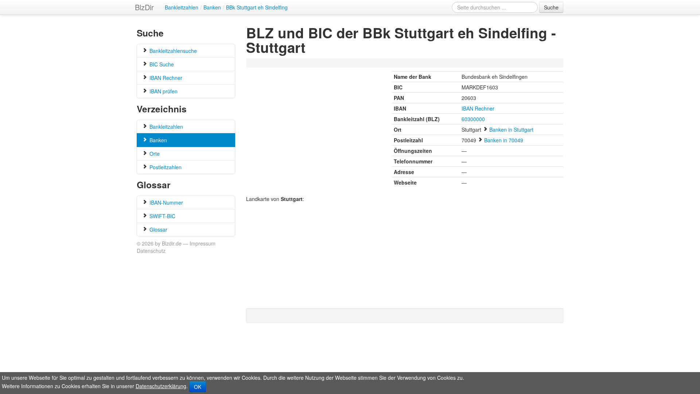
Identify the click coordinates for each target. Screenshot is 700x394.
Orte (154, 153)
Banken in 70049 (503, 140)
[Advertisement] (380, 63)
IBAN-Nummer (165, 202)
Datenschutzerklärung (161, 386)
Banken (157, 140)
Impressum (202, 243)
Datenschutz (151, 250)
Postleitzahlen (165, 167)
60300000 (473, 119)
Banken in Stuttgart (511, 129)
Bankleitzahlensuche (172, 50)
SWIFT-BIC (161, 216)
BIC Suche (161, 64)
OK (197, 386)
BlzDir (144, 7)
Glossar (157, 229)
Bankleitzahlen (165, 126)
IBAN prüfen (163, 91)
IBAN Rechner (165, 77)
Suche (551, 7)
